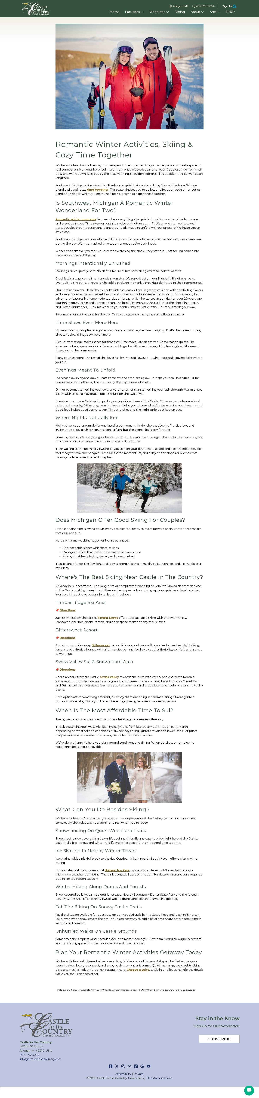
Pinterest (136, 1066)
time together (98, 189)
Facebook (110, 1066)
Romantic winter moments (76, 219)
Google (142, 1066)
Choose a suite (138, 969)
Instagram (123, 1066)
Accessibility (123, 1074)
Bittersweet (101, 645)
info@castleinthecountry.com (40, 1059)
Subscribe (219, 1039)
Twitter (117, 1066)
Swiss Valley (109, 677)
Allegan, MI (180, 6)
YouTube (148, 1066)
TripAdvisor (129, 1066)
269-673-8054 (205, 6)
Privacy (139, 1074)
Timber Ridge (107, 617)
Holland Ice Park (117, 870)
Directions (67, 610)
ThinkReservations (159, 1078)
